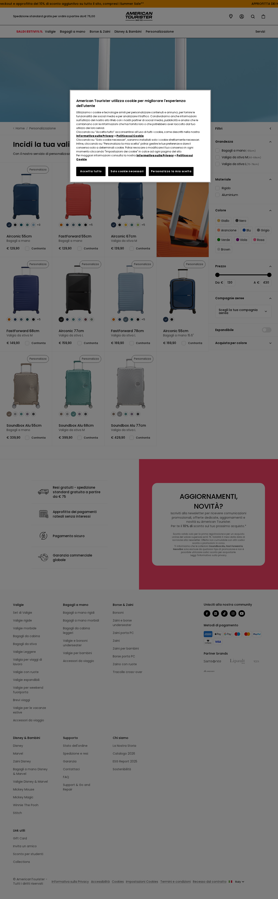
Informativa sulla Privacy (95, 136)
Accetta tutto (91, 171)
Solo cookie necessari (127, 171)
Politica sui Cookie (130, 136)
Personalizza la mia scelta (171, 171)
